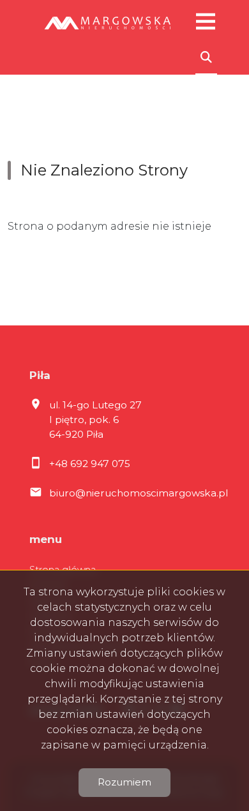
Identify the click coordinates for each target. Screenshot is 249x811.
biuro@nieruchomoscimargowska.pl (138, 493)
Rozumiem (124, 782)
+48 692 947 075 (89, 464)
